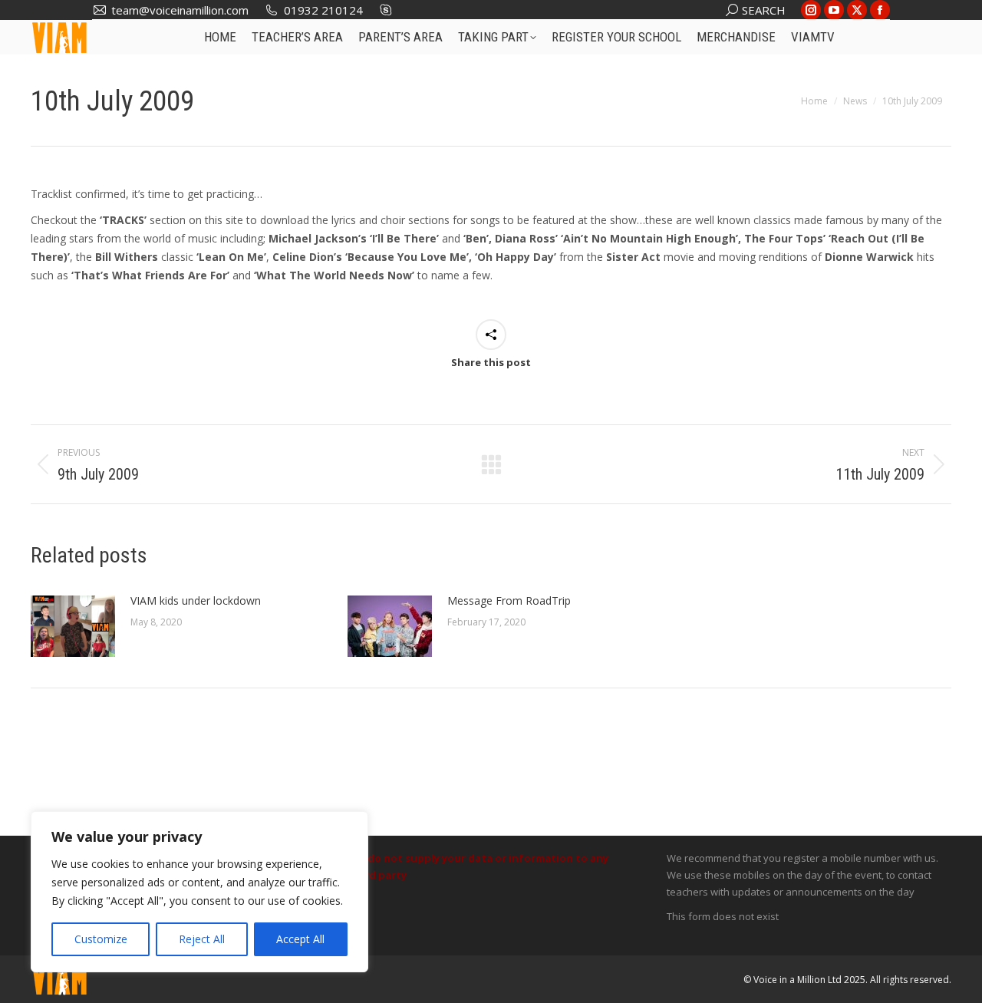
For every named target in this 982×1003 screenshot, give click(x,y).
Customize (100, 939)
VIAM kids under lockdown (195, 600)
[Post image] (73, 626)
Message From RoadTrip (509, 600)
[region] (199, 891)
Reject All (202, 939)
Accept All (300, 939)
